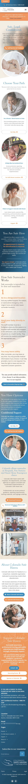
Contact (3, 742)
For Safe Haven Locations (7, 734)
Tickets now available (16, 18)
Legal (25, 771)
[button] (25, 9)
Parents (3, 731)
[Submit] (22, 753)
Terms (3, 771)
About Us (3, 739)
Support (3, 736)
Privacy (14, 771)
